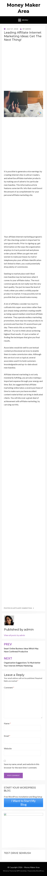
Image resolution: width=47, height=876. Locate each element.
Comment (9, 687)
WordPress (40, 871)
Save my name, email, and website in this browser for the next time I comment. (21, 766)
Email (7, 736)
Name (7, 723)
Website (8, 748)
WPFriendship (21, 871)
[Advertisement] (23, 67)
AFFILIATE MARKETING (22, 608)
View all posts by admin (14, 635)
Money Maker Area (32, 867)
